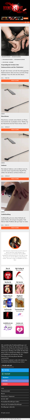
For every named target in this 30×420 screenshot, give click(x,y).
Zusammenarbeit (5, 391)
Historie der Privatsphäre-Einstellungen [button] (11, 404)
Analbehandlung (5, 214)
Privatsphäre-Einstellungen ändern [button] (10, 401)
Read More (15, 80)
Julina (2, 127)
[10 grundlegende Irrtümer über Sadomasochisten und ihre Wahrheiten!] (15, 41)
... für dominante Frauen (7, 59)
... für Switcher (5, 62)
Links (2, 388)
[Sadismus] (15, 147)
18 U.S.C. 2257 (4, 399)
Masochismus (5, 116)
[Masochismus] (15, 98)
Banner (3, 393)
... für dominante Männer (19, 59)
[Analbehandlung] (15, 196)
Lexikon (3, 113)
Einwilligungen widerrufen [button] (8, 407)
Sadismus (3, 165)
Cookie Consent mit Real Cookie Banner (10, 419)
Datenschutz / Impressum (7, 396)
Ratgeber (11, 62)
